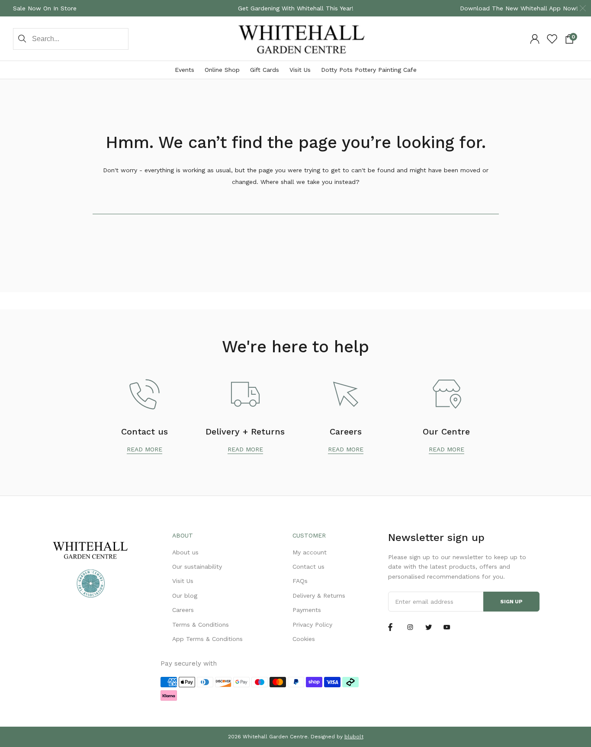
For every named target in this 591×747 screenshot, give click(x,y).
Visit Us (300, 69)
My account (309, 552)
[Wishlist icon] (552, 39)
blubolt (353, 737)
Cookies (303, 638)
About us (185, 552)
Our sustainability (197, 566)
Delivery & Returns (318, 595)
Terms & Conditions (200, 624)
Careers (183, 609)
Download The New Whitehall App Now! (519, 8)
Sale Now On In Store (45, 8)
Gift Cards (264, 69)
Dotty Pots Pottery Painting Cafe (369, 69)
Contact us (308, 566)
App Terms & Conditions (207, 638)
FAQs (300, 580)
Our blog (184, 595)
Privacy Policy (312, 624)
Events (184, 69)
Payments (306, 609)
